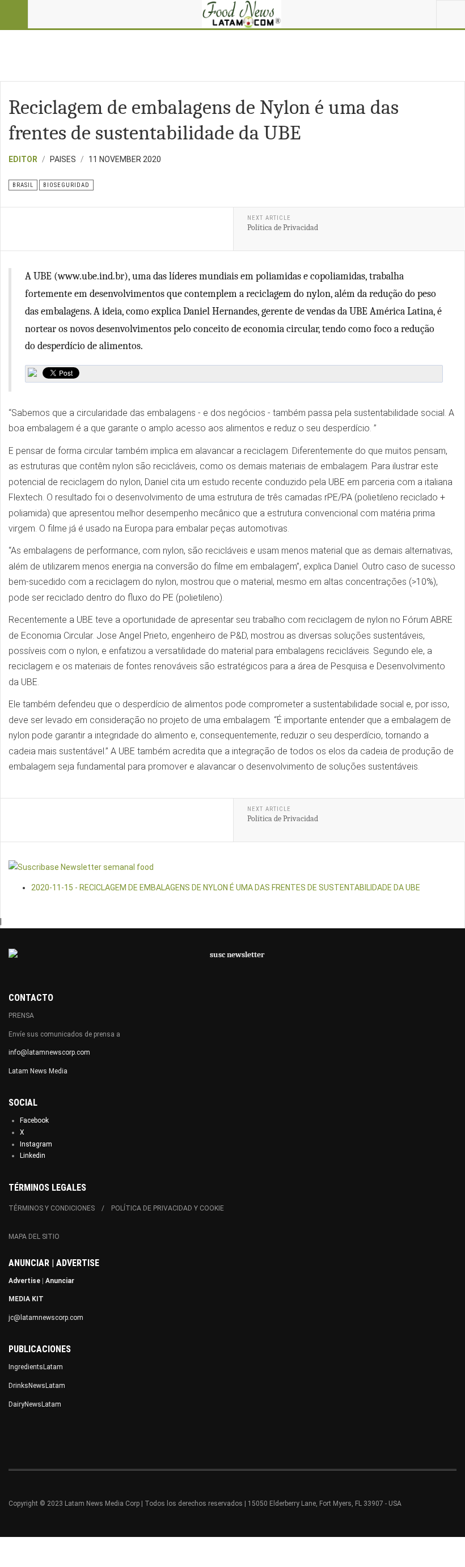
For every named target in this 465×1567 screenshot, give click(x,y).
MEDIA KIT (26, 1299)
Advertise (24, 1281)
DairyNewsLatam (35, 1404)
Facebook (34, 1120)
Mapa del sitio (34, 1237)
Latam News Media (38, 1071)
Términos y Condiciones (52, 1208)
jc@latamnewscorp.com (46, 1318)
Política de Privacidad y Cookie (167, 1208)
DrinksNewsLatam (37, 1386)
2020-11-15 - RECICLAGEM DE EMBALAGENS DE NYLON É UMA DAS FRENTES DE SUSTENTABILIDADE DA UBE (225, 887)
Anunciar (59, 1281)
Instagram (36, 1144)
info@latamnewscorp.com (49, 1052)
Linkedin (32, 1156)
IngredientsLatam (36, 1367)
